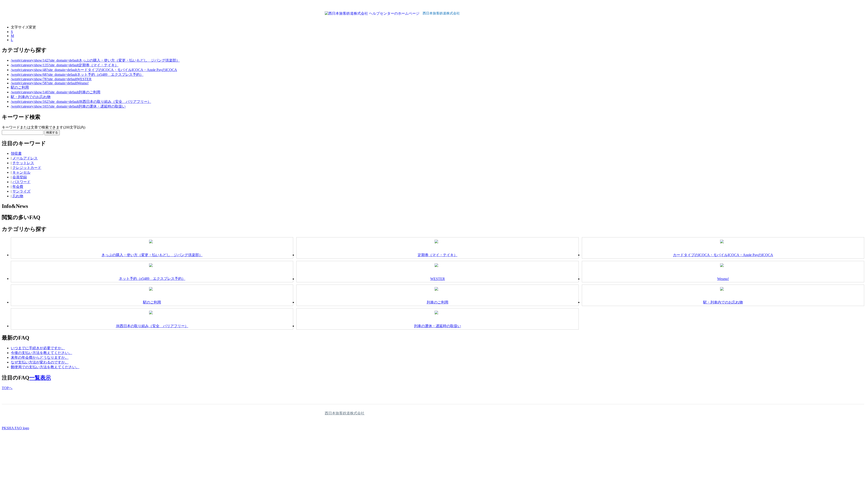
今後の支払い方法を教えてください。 (41, 353)
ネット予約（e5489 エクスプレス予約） (110, 74)
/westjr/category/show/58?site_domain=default (44, 83)
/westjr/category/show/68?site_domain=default (44, 74)
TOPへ (7, 388)
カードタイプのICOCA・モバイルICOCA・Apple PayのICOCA (127, 70)
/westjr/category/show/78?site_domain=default (44, 79)
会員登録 (19, 177)
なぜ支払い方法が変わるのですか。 (40, 362)
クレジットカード (26, 168)
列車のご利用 (89, 92)
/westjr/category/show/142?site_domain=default (45, 60)
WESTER (84, 79)
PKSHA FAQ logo (15, 428)
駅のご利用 (20, 87)
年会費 (17, 186)
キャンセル (21, 172)
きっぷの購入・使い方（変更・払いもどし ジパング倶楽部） (129, 60)
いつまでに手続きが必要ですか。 (38, 348)
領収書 (16, 153)
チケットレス (23, 163)
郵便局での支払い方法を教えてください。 (45, 367)
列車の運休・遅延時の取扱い (102, 106)
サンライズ (21, 191)
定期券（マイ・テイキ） (98, 65)
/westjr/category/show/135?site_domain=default (45, 65)
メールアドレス (25, 158)
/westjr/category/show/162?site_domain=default (45, 101)
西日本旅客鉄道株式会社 (344, 413)
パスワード (21, 182)
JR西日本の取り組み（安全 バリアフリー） (115, 101)
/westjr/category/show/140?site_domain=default (45, 92)
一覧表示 (40, 378)
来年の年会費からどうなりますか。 (40, 357)
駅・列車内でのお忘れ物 (31, 97)
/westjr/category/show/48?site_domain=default (44, 70)
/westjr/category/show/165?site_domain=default (45, 106)
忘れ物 (17, 196)
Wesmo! (83, 83)
